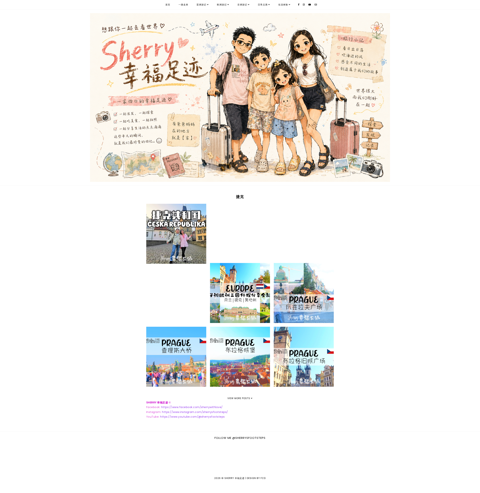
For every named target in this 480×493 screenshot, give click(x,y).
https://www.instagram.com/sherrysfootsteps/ (195, 412)
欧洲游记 (222, 4)
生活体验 (283, 4)
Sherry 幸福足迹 (234, 478)
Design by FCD (256, 478)
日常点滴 (263, 4)
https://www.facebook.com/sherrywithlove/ (192, 407)
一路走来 (183, 4)
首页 (167, 4)
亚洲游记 (201, 4)
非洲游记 (242, 4)
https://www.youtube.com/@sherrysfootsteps (192, 417)
